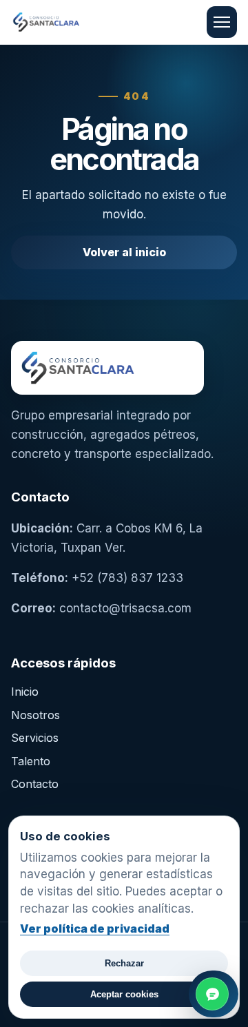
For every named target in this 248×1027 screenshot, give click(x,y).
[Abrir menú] (222, 22)
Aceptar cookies (124, 994)
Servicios (35, 738)
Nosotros (35, 715)
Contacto (35, 784)
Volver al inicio (124, 252)
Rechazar (124, 963)
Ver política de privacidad (94, 928)
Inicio (25, 691)
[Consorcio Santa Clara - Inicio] (76, 22)
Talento (30, 761)
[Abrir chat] (213, 994)
